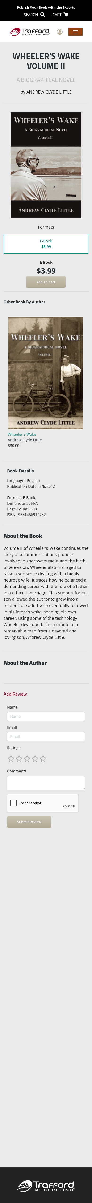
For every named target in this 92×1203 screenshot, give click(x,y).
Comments (17, 771)
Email (12, 727)
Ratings (13, 747)
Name (12, 707)
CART (57, 14)
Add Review (15, 694)
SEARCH (31, 14)
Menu (75, 31)
